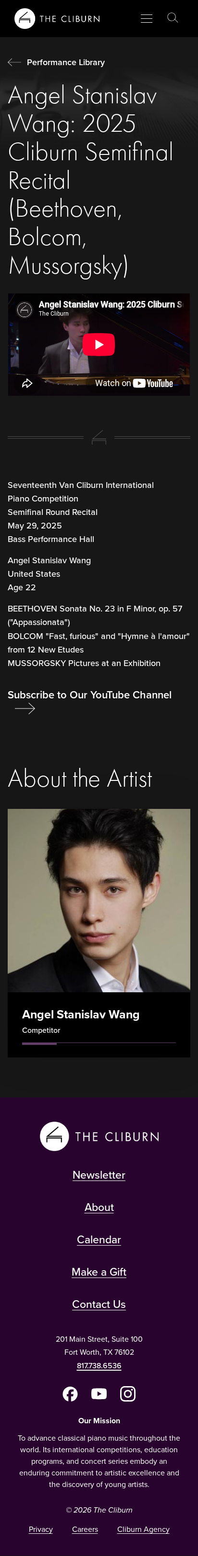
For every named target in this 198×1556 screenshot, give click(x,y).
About (99, 1207)
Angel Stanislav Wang (81, 1014)
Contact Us (99, 1304)
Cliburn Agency (143, 1529)
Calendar (99, 1239)
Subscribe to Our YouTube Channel (90, 695)
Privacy (41, 1529)
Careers (85, 1529)
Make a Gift (99, 1272)
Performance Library (66, 62)
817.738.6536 (99, 1365)
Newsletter (99, 1175)
